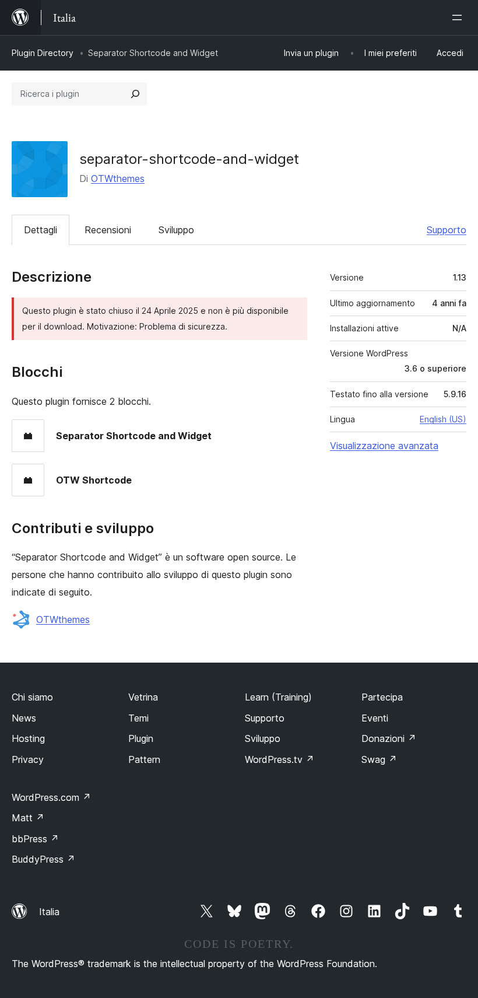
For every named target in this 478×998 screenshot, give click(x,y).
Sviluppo (176, 230)
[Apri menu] (459, 17)
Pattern (144, 759)
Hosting (28, 738)
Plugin (140, 738)
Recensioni (108, 230)
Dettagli (40, 230)
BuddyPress (43, 859)
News (24, 718)
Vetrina (143, 697)
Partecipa (382, 697)
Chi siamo (32, 697)
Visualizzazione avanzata (384, 445)
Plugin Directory (42, 53)
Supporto (446, 230)
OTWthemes (118, 178)
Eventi (374, 718)
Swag (379, 759)
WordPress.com (51, 797)
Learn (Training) (278, 697)
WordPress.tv (279, 759)
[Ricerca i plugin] (135, 94)
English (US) (443, 419)
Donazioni (388, 738)
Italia (49, 912)
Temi (138, 718)
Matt (28, 818)
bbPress (35, 839)
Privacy (28, 759)
